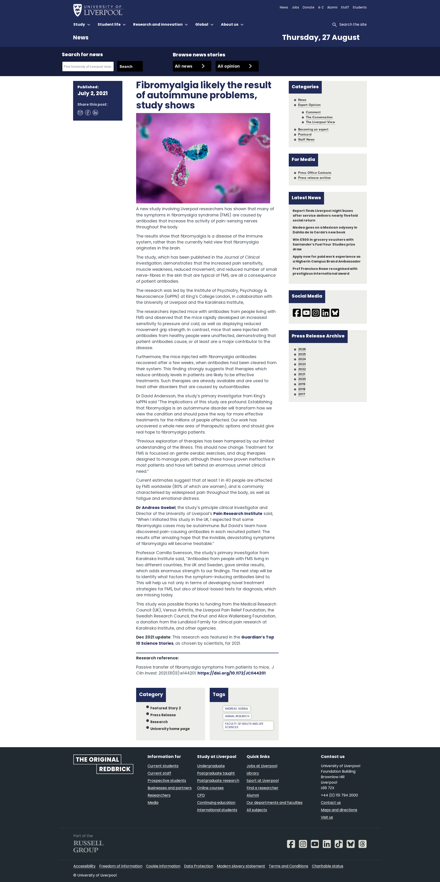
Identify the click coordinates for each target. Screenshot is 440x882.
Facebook (87, 112)
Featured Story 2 (165, 708)
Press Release (163, 715)
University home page (170, 729)
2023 (302, 364)
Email (79, 112)
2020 (302, 379)
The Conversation (319, 117)
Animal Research (237, 716)
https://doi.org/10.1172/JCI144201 (232, 673)
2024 (302, 359)
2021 (301, 374)
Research (159, 722)
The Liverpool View (320, 122)
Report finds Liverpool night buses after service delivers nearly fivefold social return (325, 215)
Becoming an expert (313, 129)
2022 (302, 369)
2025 (302, 354)
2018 (301, 389)
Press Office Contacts (315, 172)
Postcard (304, 134)
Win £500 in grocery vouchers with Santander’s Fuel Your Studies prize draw (324, 244)
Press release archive (314, 177)
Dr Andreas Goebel (156, 508)
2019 (302, 384)
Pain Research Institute (238, 514)
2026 (302, 349)
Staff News (306, 139)
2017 (301, 394)
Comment (313, 112)
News (80, 38)
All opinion (229, 66)
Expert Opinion (309, 104)
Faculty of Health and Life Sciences (244, 726)
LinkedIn (95, 112)
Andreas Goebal (236, 709)
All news (183, 66)
